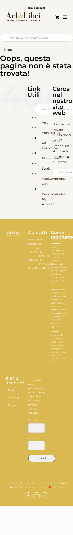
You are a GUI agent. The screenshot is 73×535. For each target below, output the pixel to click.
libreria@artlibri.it (44, 268)
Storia (46, 168)
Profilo (12, 390)
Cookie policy (27, 487)
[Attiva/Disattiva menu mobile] (65, 17)
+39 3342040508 (46, 261)
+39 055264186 (44, 253)
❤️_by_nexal (56, 487)
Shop (12, 405)
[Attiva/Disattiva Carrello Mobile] (57, 17)
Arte (45, 122)
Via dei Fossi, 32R (39, 243)
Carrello (13, 398)
